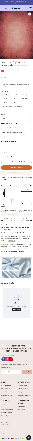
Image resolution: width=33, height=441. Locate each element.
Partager (3, 77)
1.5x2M (15, 94)
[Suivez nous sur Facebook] (3, 359)
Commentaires (5, 419)
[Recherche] (6, 8)
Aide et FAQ (4, 392)
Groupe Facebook (16, 177)
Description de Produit (7, 395)
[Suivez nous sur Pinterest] (11, 359)
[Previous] (25, 185)
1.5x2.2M (24, 94)
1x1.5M (5, 94)
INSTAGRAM (20, 238)
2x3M (15, 98)
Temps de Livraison (23, 385)
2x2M (5, 98)
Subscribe (27, 372)
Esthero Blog (4, 415)
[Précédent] (2, 56)
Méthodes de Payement (24, 395)
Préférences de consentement (5, 423)
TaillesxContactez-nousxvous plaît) (12, 106)
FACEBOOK (11, 241)
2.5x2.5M (24, 98)
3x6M (15, 102)
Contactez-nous (5, 388)
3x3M (5, 102)
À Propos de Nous (6, 385)
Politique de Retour (23, 392)
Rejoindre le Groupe (6, 412)
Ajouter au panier (9, 214)
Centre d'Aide (21, 406)
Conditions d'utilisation (7, 409)
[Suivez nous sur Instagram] (7, 359)
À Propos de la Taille (23, 388)
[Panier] (30, 8)
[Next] (30, 185)
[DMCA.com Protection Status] (22, 438)
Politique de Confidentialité (5, 405)
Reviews (20, 413)
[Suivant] (30, 56)
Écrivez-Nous (21, 409)
